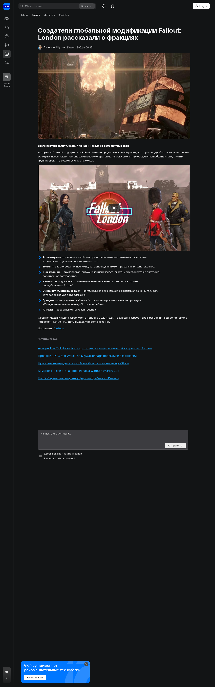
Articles (49, 15)
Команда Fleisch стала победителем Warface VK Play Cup (78, 371)
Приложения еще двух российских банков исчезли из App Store (83, 363)
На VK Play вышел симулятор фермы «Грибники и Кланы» (78, 378)
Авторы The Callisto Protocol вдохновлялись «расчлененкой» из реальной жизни (95, 348)
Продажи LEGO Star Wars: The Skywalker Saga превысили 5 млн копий (87, 356)
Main (24, 15)
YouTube (58, 328)
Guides (64, 15)
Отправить (175, 445)
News (36, 15)
